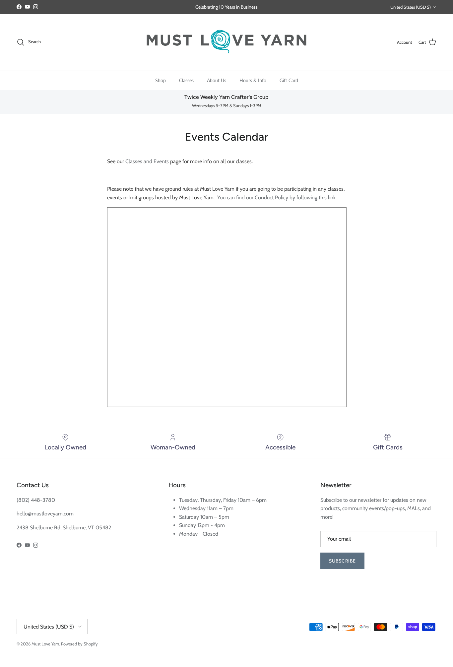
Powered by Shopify (79, 643)
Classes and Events (147, 161)
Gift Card (289, 80)
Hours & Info (252, 80)
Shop (160, 80)
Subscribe (342, 561)
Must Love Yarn (45, 643)
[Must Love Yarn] (226, 42)
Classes (186, 80)
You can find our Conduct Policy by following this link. (277, 197)
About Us (216, 80)
